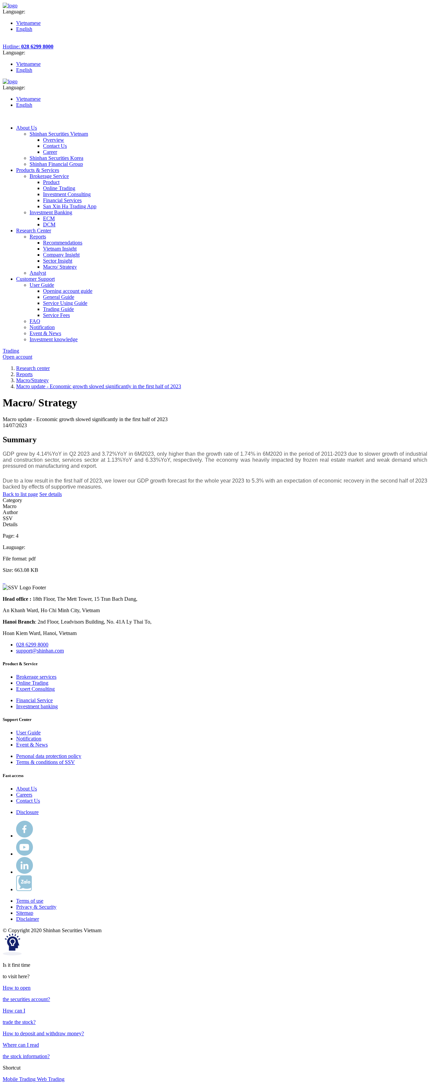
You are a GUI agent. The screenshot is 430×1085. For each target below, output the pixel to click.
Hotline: (28, 46)
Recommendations (62, 242)
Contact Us (55, 146)
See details (50, 494)
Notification (28, 738)
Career (50, 152)
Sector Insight (57, 261)
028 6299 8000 (32, 644)
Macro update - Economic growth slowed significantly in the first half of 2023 (98, 386)
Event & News (32, 745)
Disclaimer (27, 919)
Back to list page (20, 494)
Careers (24, 795)
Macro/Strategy (32, 380)
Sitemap (24, 913)
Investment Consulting (67, 194)
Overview (53, 140)
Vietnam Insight (60, 249)
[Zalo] (24, 889)
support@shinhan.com (40, 650)
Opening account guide (67, 291)
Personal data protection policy (48, 756)
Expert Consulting (35, 689)
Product (51, 182)
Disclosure (27, 812)
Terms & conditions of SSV (45, 762)
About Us (26, 789)
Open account (17, 357)
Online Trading (59, 188)
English (24, 29)
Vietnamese (28, 23)
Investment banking (37, 706)
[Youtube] (24, 854)
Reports (24, 374)
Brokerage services (36, 677)
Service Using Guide (65, 303)
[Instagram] (24, 872)
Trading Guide (58, 309)
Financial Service (34, 700)
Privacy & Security (36, 907)
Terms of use (29, 901)
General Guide (58, 297)
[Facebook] (24, 836)
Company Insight (61, 255)
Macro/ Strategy (60, 267)
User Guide (28, 732)
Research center (33, 368)
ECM (49, 218)
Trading (11, 351)
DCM (49, 224)
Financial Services (62, 200)
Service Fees (56, 315)
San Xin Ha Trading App (69, 206)
